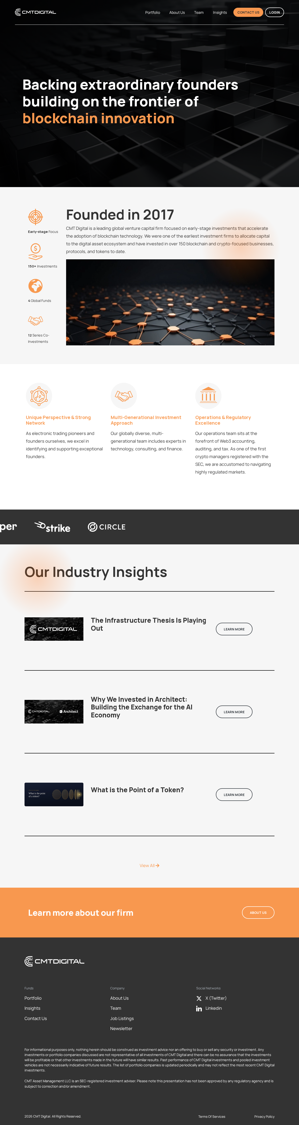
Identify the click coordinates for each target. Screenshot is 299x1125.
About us (179, 12)
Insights (222, 12)
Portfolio (155, 12)
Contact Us (248, 12)
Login (274, 12)
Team (201, 12)
